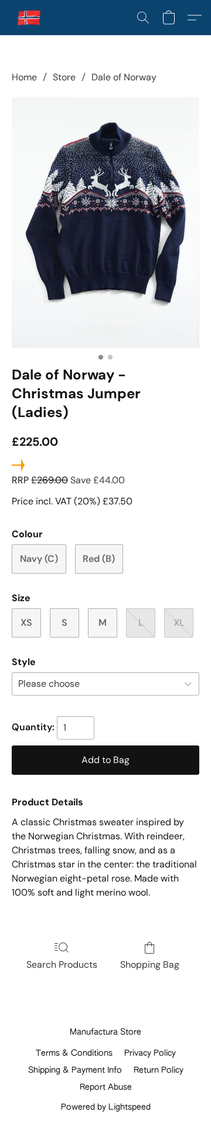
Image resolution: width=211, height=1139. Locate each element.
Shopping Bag (149, 964)
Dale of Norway (123, 77)
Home (24, 77)
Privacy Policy (150, 1053)
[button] (29, 17)
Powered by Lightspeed (106, 1107)
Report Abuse (106, 1087)
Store (64, 77)
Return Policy (158, 1070)
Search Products (61, 964)
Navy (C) (39, 558)
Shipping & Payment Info (75, 1070)
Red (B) (99, 558)
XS (26, 622)
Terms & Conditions (74, 1053)
